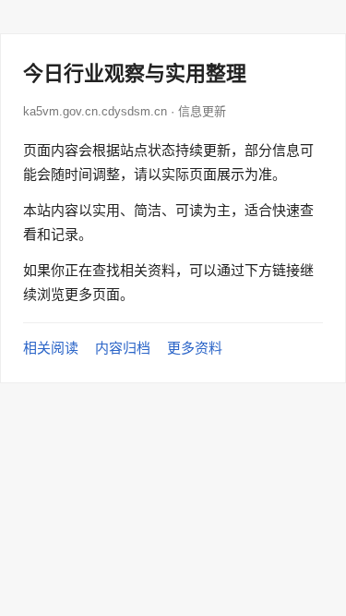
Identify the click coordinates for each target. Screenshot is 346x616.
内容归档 (122, 348)
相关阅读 (50, 348)
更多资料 (194, 348)
